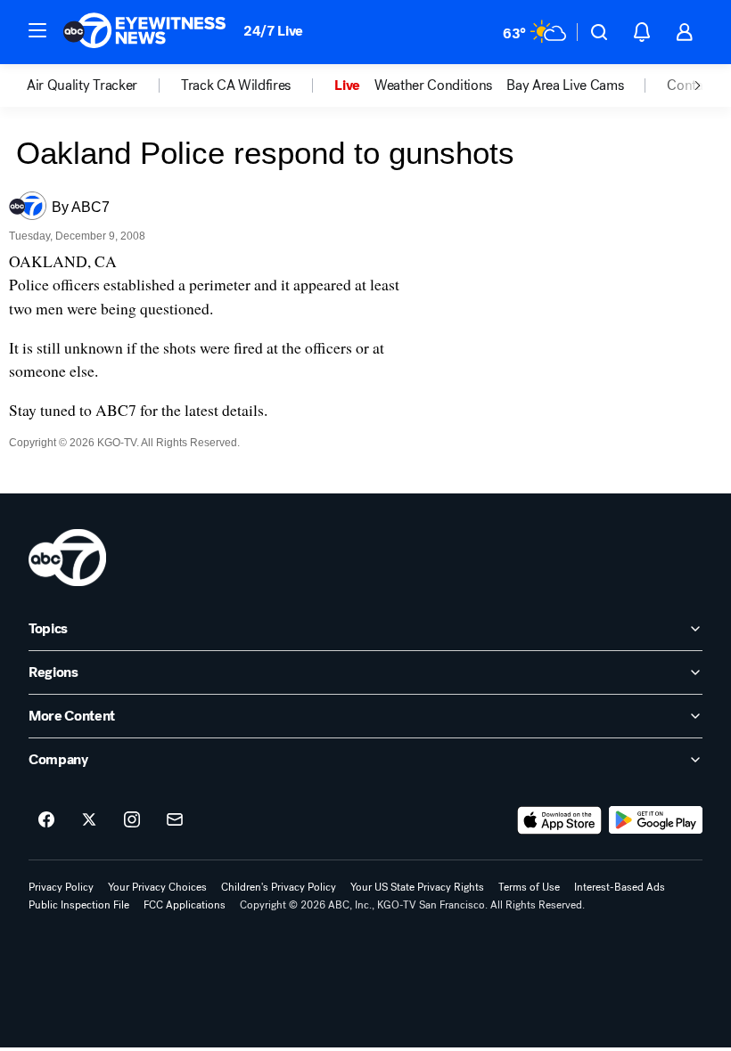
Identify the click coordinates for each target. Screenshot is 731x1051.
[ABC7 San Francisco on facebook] (46, 820)
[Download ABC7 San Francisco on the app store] (560, 820)
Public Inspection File (79, 905)
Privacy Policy (61, 887)
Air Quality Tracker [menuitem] (82, 85)
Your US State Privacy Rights (417, 887)
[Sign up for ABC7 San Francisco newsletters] (175, 820)
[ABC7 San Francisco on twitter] (89, 820)
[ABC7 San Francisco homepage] (144, 32)
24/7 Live (273, 30)
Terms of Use (529, 887)
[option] (104, 85)
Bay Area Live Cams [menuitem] (564, 85)
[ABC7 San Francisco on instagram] (132, 820)
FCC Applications (185, 905)
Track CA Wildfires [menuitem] (236, 85)
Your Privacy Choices (157, 887)
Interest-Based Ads (619, 887)
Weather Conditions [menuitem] (433, 85)
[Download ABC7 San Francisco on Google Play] (655, 820)
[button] (37, 30)
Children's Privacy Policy (278, 887)
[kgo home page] (67, 557)
